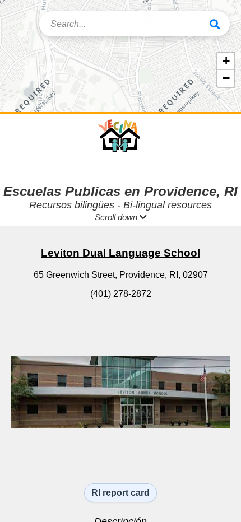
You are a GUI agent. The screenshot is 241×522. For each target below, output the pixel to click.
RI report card (120, 492)
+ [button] (226, 61)
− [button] (226, 78)
